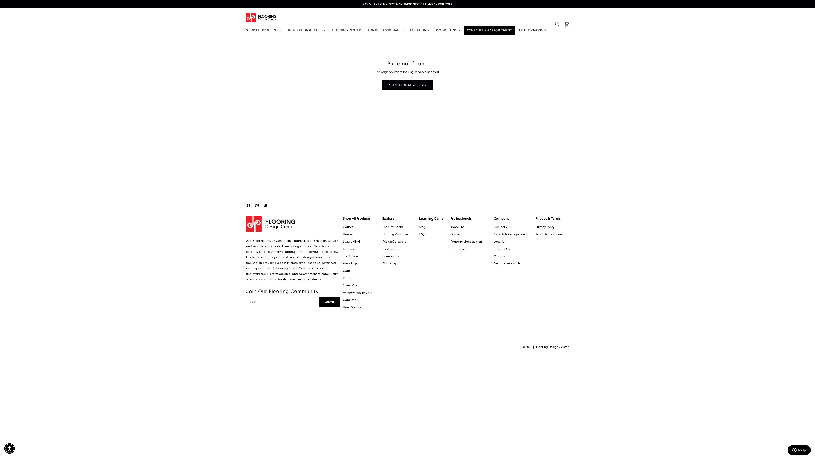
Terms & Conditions (549, 234)
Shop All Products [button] (263, 30)
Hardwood (351, 234)
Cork (346, 271)
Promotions (390, 256)
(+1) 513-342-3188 (533, 30)
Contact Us (502, 249)
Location (500, 241)
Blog (422, 227)
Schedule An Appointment (489, 30)
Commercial (459, 249)
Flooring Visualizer (395, 234)
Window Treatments (357, 293)
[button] (9, 448)
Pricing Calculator (395, 241)
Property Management (467, 241)
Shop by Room (392, 227)
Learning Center (346, 30)
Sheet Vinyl (350, 285)
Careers (499, 256)
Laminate (350, 249)
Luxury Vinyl (351, 241)
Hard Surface (352, 307)
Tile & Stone (351, 256)
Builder (455, 234)
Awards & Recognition (509, 234)
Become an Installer (508, 263)
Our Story (500, 227)
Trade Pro (457, 227)
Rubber (348, 278)
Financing (389, 263)
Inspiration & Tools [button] (305, 30)
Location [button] (418, 30)
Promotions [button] (447, 30)
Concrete (349, 300)
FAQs (422, 234)
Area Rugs (350, 263)
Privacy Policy (545, 227)
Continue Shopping (407, 85)
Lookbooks (390, 249)
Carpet (348, 227)
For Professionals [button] (385, 30)
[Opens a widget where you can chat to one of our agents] (799, 450)
